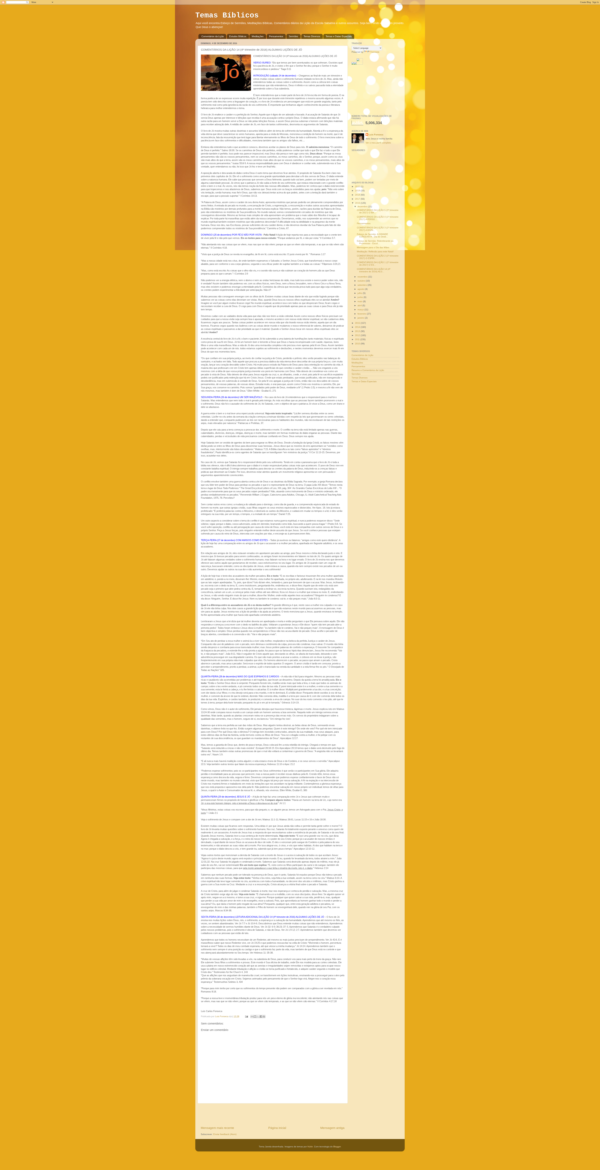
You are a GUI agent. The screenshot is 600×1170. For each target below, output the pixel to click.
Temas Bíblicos (227, 15)
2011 (357, 339)
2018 (358, 195)
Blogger (337, 1146)
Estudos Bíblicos (237, 36)
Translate (374, 52)
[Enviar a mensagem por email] (252, 1016)
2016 (358, 203)
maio (360, 301)
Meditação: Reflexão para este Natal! (375, 251)
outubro (362, 281)
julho (360, 293)
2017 (358, 199)
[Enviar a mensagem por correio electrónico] (246, 1016)
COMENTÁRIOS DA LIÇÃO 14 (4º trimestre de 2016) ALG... (373, 270)
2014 (358, 327)
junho (361, 297)
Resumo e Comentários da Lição (368, 370)
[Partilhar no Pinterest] (263, 1016)
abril (360, 305)
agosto (361, 289)
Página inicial (277, 1128)
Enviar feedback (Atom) (225, 1134)
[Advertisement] (273, 1115)
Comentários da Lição (212, 36)
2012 (358, 335)
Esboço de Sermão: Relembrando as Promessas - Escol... (375, 242)
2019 (358, 190)
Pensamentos (276, 36)
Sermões (293, 36)
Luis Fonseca (376, 134)
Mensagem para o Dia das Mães (373, 247)
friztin (310, 1146)
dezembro (363, 206)
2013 (358, 331)
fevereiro (362, 314)
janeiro (361, 318)
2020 (358, 186)
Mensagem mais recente (217, 1128)
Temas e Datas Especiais (339, 36)
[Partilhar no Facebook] (260, 1016)
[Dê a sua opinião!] (255, 1016)
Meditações (258, 36)
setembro (363, 285)
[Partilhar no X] (258, 1016)
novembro (363, 277)
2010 (358, 343)
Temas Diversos (312, 36)
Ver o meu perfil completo (378, 143)
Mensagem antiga (332, 1128)
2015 (358, 323)
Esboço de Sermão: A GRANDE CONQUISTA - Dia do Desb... (372, 235)
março (361, 309)
